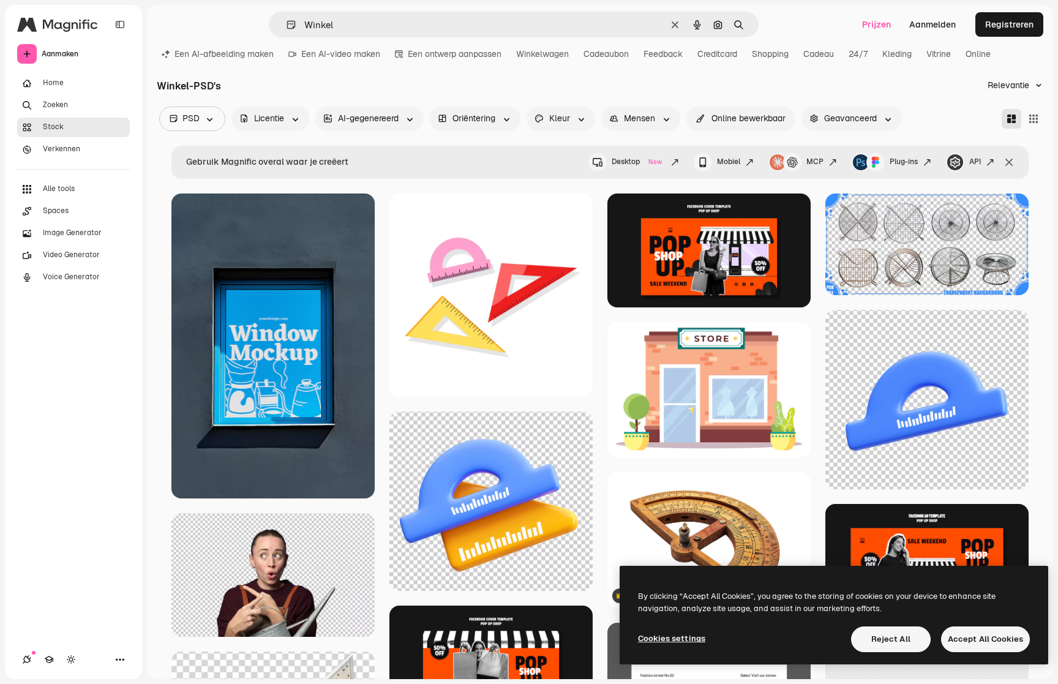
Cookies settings (671, 638)
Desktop (637, 162)
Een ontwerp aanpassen (454, 53)
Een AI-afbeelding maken (224, 53)
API (975, 162)
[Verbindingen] (27, 659)
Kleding (897, 53)
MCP (815, 162)
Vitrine (938, 53)
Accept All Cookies (985, 639)
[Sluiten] (1009, 162)
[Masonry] (1011, 119)
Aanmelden (932, 24)
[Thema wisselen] (71, 659)
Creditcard (717, 53)
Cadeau (818, 53)
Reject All (890, 639)
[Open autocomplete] (286, 24)
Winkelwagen (542, 53)
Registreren (1009, 24)
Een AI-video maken (340, 53)
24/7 (858, 53)
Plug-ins (904, 162)
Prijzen (876, 24)
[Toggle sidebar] (120, 24)
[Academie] (49, 659)
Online (978, 53)
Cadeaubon (606, 53)
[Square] (1033, 119)
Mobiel (728, 162)
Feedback (663, 53)
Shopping (770, 53)
